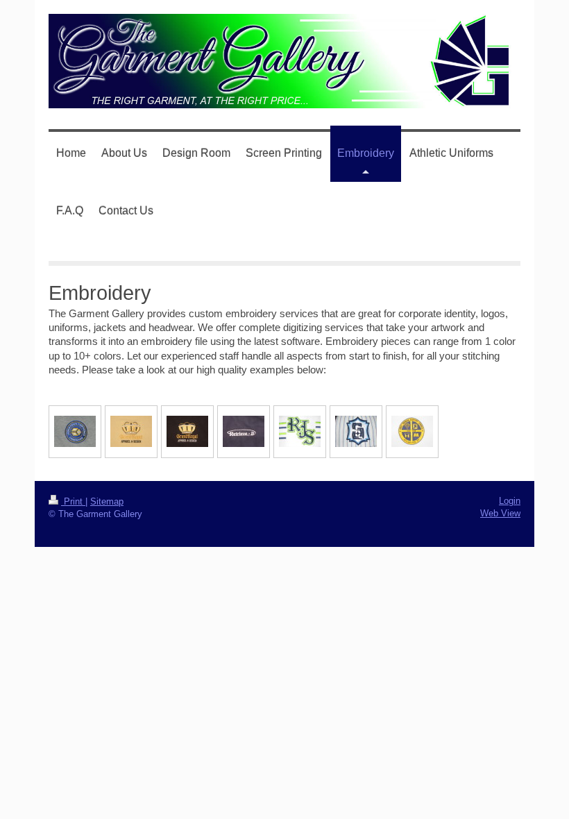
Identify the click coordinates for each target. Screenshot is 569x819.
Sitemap (107, 501)
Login (509, 501)
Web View (500, 513)
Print (73, 501)
